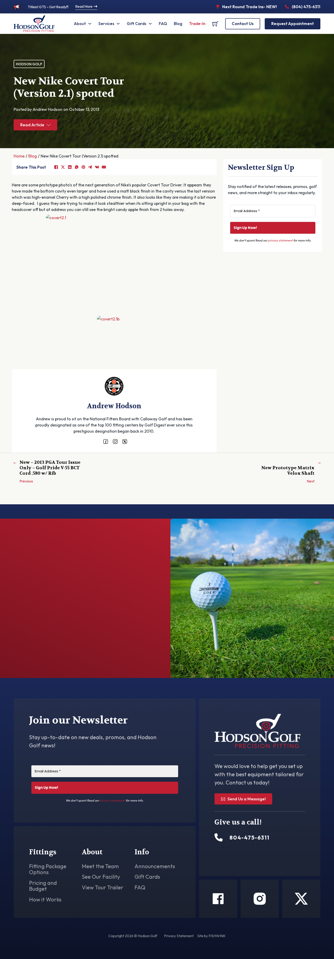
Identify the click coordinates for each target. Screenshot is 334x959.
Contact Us (243, 23)
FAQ (163, 23)
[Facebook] (56, 167)
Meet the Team (100, 866)
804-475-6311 (52, 653)
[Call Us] (218, 837)
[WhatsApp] (76, 167)
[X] (63, 167)
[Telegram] (90, 167)
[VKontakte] (97, 167)
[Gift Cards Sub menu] (150, 23)
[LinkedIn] (69, 167)
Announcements (155, 866)
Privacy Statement (179, 936)
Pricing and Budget (43, 886)
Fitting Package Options (47, 869)
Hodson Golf (29, 64)
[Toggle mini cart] (215, 24)
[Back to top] (318, 945)
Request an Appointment (269, 365)
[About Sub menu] (90, 23)
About (80, 23)
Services (106, 23)
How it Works (45, 899)
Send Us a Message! (246, 799)
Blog (178, 23)
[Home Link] (34, 23)
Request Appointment (292, 23)
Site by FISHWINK (211, 936)
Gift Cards (136, 23)
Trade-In (197, 23)
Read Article (32, 124)
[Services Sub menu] (118, 23)
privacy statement (280, 240)
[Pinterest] (83, 167)
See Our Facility (101, 877)
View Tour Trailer (102, 887)
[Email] (103, 167)
